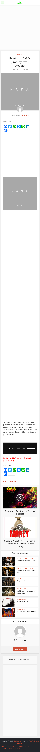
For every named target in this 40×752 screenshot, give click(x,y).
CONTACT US (31, 747)
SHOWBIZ (4, 749)
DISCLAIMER (5, 747)
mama (6, 481)
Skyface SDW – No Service (26, 611)
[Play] (9, 448)
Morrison (25, 69)
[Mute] (28, 448)
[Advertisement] (20, 27)
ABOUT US (22, 747)
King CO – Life (22, 581)
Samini (13, 481)
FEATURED (20, 558)
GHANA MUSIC (20, 55)
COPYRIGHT (14, 747)
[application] (20, 448)
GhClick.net (18, 741)
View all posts (20, 649)
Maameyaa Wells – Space (26, 560)
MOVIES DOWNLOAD (15, 749)
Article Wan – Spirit (24, 601)
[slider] (32, 448)
